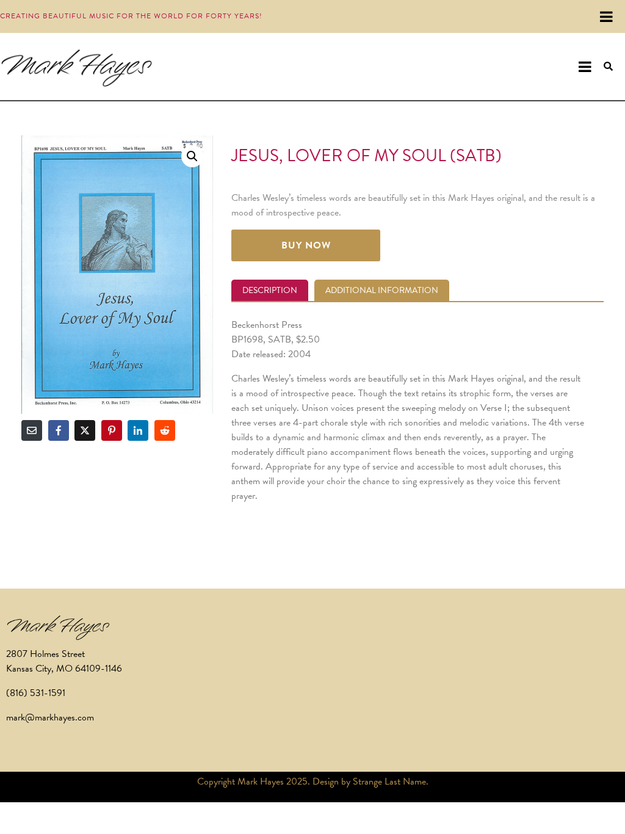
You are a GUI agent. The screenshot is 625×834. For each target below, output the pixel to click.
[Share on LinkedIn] (138, 430)
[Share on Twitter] (84, 430)
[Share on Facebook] (58, 430)
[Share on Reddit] (164, 430)
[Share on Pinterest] (111, 430)
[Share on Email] (31, 430)
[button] (192, 156)
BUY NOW (306, 245)
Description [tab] (269, 290)
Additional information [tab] (381, 290)
